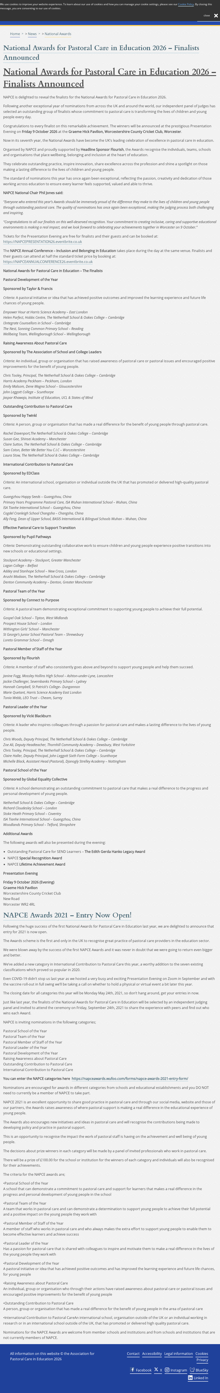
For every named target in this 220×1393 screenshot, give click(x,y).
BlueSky (201, 1370)
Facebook (143, 1370)
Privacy (202, 1359)
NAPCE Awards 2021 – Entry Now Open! (67, 915)
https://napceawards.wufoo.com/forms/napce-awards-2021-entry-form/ (130, 1078)
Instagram (178, 1370)
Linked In (200, 1378)
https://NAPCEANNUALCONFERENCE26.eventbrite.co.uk (48, 261)
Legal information (178, 1353)
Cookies (202, 1353)
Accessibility (152, 1353)
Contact (133, 1353)
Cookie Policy (186, 4)
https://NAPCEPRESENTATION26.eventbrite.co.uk (42, 241)
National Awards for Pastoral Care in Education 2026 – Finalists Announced (101, 52)
